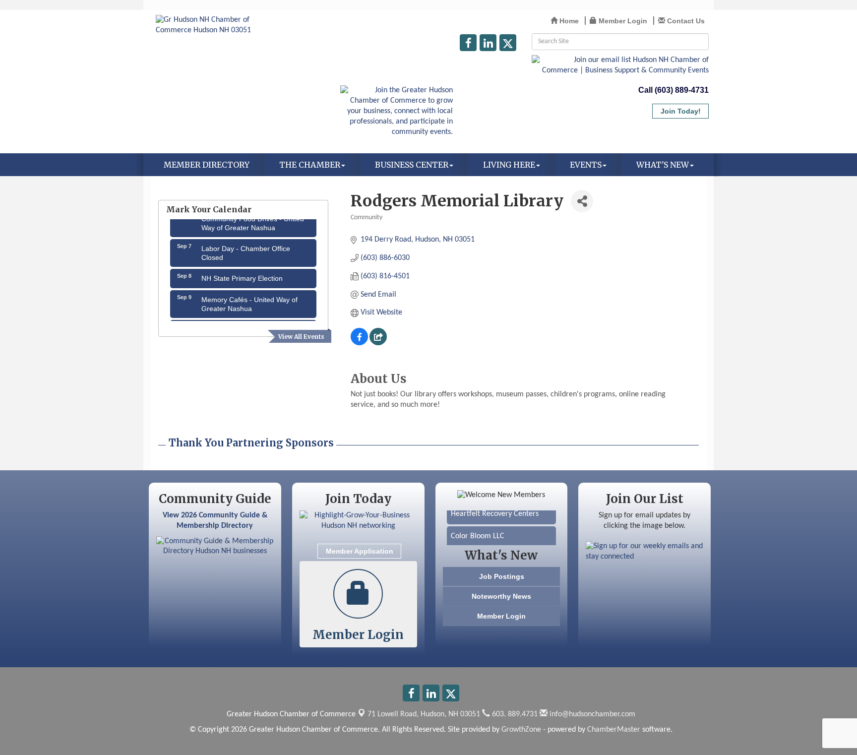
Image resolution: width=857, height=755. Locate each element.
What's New (662, 165)
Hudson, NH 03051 (423, 714)
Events (586, 165)
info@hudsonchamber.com (591, 714)
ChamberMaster (613, 730)
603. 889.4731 (514, 714)
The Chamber (309, 165)
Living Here (509, 165)
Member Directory (206, 165)
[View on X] (378, 343)
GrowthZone (521, 730)
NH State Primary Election (242, 274)
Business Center (411, 165)
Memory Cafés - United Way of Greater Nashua (249, 299)
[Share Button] (582, 201)
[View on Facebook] (359, 343)
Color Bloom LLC (477, 532)
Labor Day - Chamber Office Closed (245, 248)
